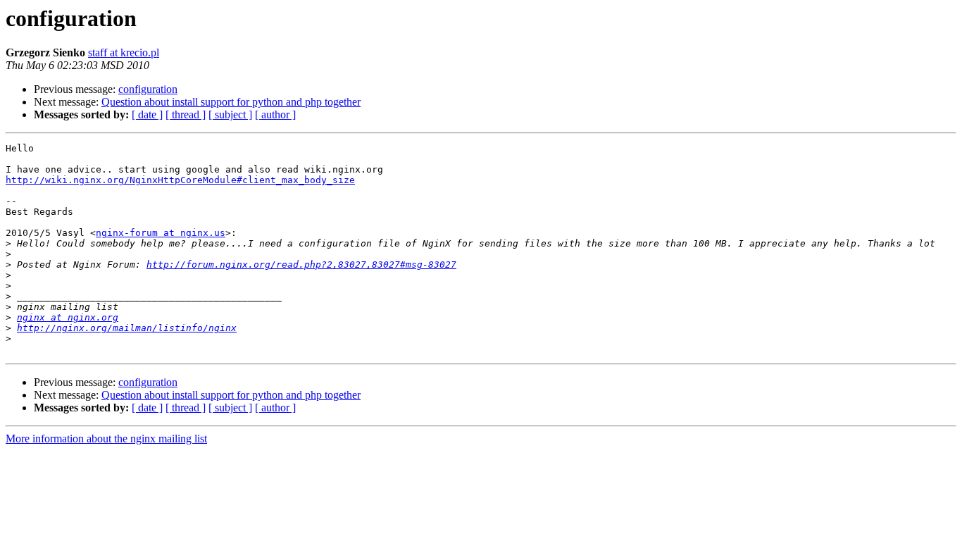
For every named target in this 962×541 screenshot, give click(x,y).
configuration (147, 89)
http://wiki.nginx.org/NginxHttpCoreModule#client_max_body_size (180, 180)
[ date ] (147, 114)
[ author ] (275, 114)
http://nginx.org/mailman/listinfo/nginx (127, 328)
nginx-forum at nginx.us (160, 233)
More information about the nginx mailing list (106, 438)
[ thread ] (185, 114)
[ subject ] (230, 114)
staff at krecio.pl (123, 52)
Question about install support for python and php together (231, 102)
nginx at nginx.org (67, 317)
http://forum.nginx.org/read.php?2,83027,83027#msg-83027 (301, 264)
